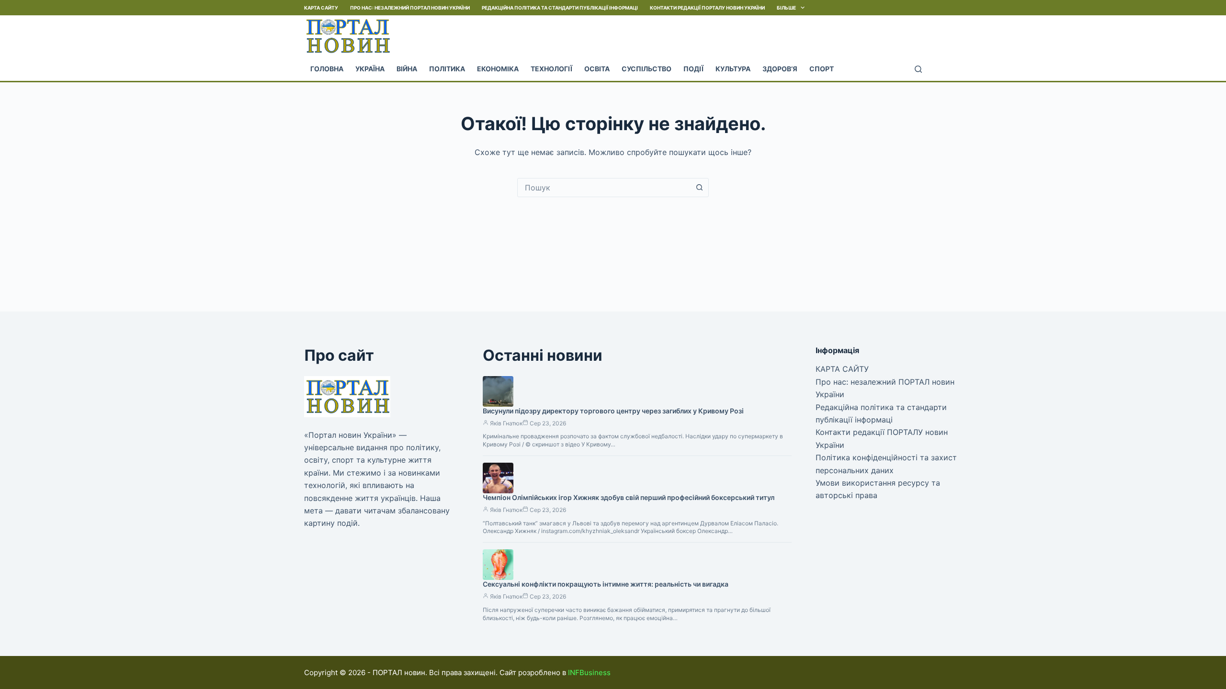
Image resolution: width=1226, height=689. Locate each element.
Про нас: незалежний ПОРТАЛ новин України (410, 8)
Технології (551, 69)
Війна (407, 69)
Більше (786, 8)
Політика (447, 69)
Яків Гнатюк (506, 423)
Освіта (597, 69)
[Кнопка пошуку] (699, 187)
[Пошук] (918, 69)
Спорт (821, 69)
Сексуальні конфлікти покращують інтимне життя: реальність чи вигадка (605, 584)
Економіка (498, 69)
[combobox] (604, 187)
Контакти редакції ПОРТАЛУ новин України (707, 8)
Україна (370, 69)
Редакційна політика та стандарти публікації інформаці (560, 8)
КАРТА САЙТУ (321, 8)
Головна (326, 69)
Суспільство (646, 69)
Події (693, 69)
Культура (732, 69)
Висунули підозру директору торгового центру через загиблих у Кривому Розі (613, 411)
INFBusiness (589, 672)
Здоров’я (779, 69)
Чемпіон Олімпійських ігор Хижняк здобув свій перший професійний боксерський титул (628, 497)
